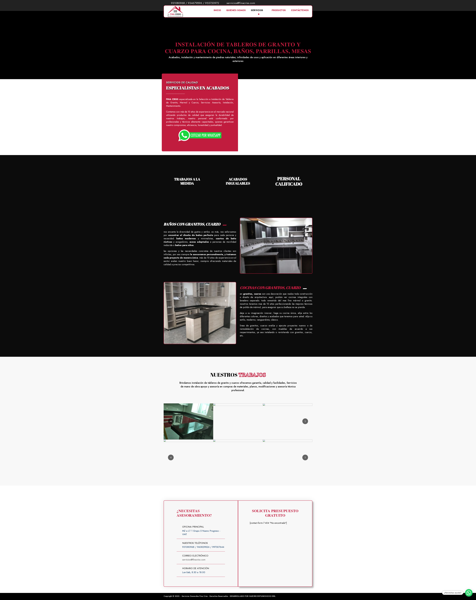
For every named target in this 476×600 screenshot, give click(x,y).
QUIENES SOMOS (236, 10)
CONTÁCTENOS (300, 10)
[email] (301, 3)
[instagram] (311, 3)
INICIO (217, 10)
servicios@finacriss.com (241, 3)
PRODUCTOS (279, 10)
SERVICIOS (257, 10)
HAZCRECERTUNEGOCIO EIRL (262, 596)
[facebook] (306, 3)
